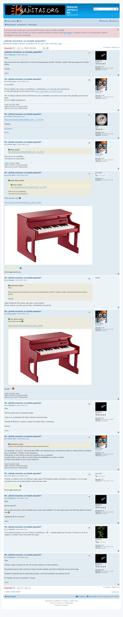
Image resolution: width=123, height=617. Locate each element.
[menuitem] (19, 21)
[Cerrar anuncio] (117, 29)
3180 (102, 95)
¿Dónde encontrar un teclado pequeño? (24, 41)
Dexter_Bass (53, 43)
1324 (102, 132)
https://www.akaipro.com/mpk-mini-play (49, 91)
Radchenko (98, 61)
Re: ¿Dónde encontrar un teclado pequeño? (23, 79)
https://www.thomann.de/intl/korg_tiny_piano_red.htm (23, 202)
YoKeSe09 (98, 539)
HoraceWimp (29, 43)
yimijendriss (21, 43)
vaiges (60, 43)
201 (102, 178)
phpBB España (69, 603)
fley (39, 43)
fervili (35, 43)
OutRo (47, 43)
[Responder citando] (89, 52)
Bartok (42, 43)
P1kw (97, 126)
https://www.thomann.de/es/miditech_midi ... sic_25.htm (24, 120)
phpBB (56, 600)
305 (102, 545)
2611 (102, 66)
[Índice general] (35, 10)
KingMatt (15, 43)
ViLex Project (8, 128)
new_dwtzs (98, 172)
